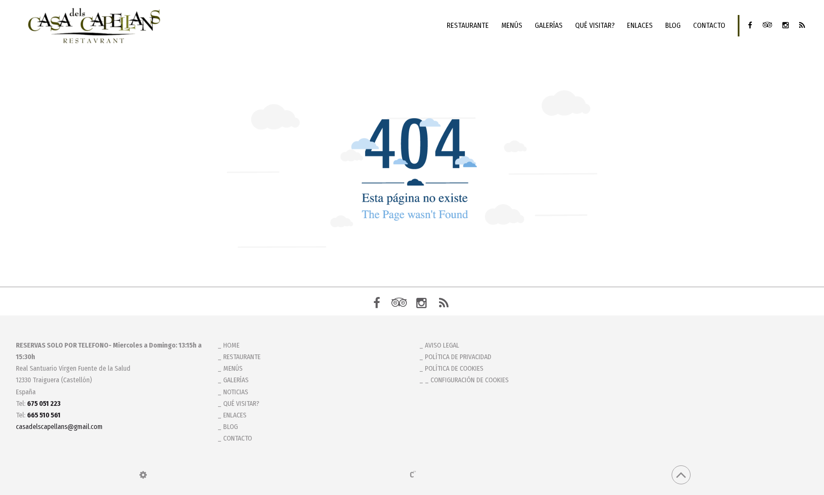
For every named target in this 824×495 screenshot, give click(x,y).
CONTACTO (709, 25)
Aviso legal (442, 345)
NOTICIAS (235, 392)
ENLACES (640, 25)
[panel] (143, 474)
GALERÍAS (549, 25)
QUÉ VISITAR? (595, 25)
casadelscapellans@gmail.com (59, 427)
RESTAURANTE (468, 25)
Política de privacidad (458, 357)
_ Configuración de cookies (467, 380)
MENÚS (511, 25)
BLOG (673, 25)
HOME (231, 345)
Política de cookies (454, 368)
